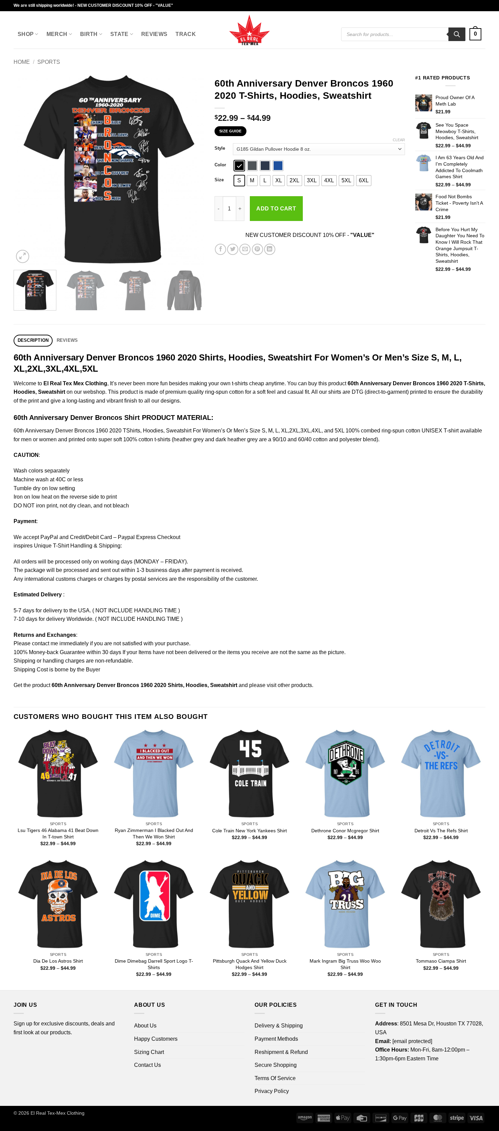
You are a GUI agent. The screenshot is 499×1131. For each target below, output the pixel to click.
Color (220, 165)
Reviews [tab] (67, 340)
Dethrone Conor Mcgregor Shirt (345, 830)
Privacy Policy (272, 1091)
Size (219, 180)
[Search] (456, 34)
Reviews (154, 34)
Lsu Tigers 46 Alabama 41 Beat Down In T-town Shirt (58, 833)
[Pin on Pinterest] (257, 249)
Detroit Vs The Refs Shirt (441, 830)
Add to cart (276, 208)
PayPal (49, 537)
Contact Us (147, 1065)
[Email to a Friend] (245, 249)
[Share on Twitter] (232, 249)
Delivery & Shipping (279, 1025)
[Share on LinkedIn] (269, 249)
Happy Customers (156, 1039)
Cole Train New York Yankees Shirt (249, 830)
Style (220, 148)
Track (185, 34)
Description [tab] (33, 340)
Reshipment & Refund (281, 1052)
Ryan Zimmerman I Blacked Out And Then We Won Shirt (154, 833)
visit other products (289, 685)
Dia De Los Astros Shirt (58, 961)
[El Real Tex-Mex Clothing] (249, 30)
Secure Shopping (276, 1065)
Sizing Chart (149, 1052)
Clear (399, 140)
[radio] (239, 166)
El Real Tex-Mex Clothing (58, 1113)
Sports (48, 62)
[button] (475, 34)
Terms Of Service (275, 1078)
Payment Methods (276, 1039)
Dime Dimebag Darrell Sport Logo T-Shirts (154, 964)
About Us (145, 1025)
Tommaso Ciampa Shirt (441, 961)
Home (22, 62)
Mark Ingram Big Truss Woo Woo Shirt (345, 964)
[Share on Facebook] (220, 249)
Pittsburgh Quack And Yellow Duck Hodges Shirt (250, 964)
